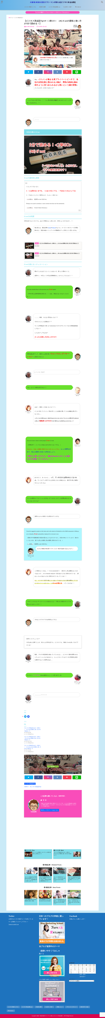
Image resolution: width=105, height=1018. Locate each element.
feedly (53, 766)
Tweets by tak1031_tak (14, 924)
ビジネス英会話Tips (30, 783)
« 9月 (80, 974)
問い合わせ (78, 7)
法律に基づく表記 (84, 1006)
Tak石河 (75, 26)
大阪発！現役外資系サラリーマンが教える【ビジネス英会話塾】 (49, 1015)
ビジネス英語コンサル (30, 7)
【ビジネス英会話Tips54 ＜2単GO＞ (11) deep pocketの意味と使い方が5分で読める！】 (32, 747)
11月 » (84, 974)
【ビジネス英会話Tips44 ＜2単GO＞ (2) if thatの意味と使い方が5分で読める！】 (32, 729)
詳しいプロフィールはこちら (50, 810)
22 (74, 971)
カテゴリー (72, 979)
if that (49, 227)
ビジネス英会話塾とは (54, 7)
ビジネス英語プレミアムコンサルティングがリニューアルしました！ (53, 12)
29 (74, 972)
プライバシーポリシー (72, 1006)
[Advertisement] (39, 834)
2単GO (27, 786)
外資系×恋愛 (42, 7)
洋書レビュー (60, 1006)
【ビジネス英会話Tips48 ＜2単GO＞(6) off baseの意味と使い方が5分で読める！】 (32, 738)
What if (54, 227)
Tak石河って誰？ (67, 7)
